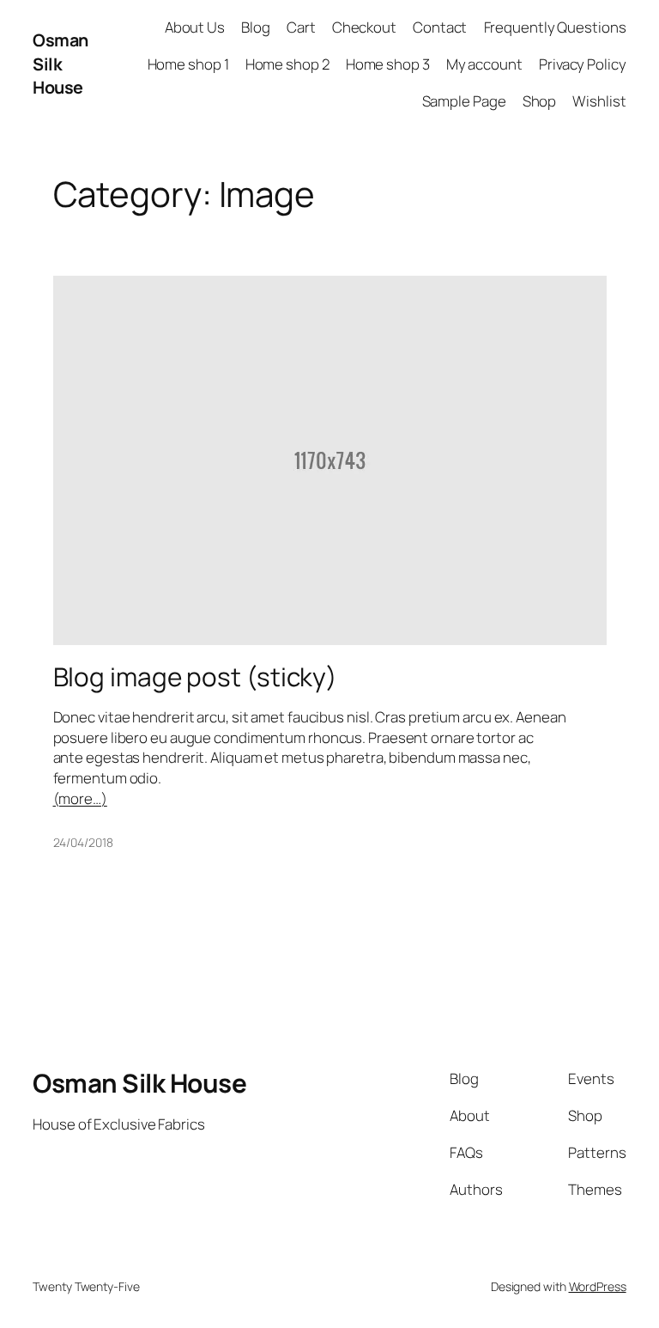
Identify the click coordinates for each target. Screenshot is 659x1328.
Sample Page (464, 101)
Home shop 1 (188, 64)
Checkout (364, 27)
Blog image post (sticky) (195, 676)
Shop (540, 101)
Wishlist (599, 101)
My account (484, 64)
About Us (195, 27)
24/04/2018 (83, 842)
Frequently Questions (555, 27)
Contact (440, 27)
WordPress (597, 1286)
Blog (255, 27)
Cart (301, 27)
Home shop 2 (287, 64)
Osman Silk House (60, 63)
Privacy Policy (582, 64)
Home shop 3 (388, 64)
